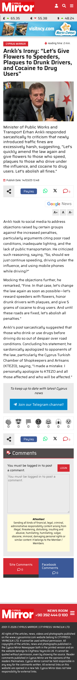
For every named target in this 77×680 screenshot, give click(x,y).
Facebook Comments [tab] (50, 566)
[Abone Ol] (59, 204)
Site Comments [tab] (20, 564)
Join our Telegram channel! (41, 404)
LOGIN (63, 468)
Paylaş (29, 191)
